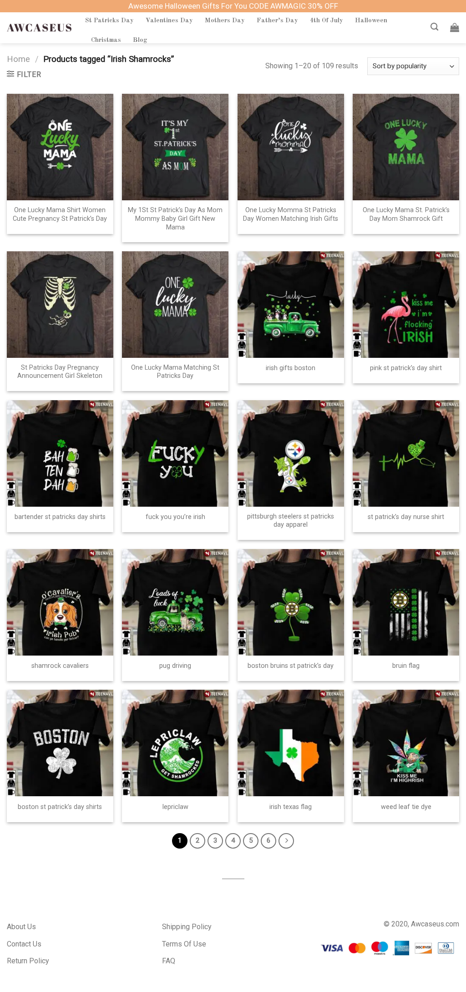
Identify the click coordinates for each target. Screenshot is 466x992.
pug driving (175, 666)
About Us (21, 926)
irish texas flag (290, 807)
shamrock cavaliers (60, 666)
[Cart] (454, 27)
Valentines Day (169, 20)
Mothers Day (225, 20)
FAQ (168, 960)
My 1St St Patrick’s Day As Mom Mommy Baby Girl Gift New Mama (175, 218)
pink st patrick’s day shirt (406, 368)
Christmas (106, 40)
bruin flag (406, 666)
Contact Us (24, 944)
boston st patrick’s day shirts (60, 807)
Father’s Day (277, 20)
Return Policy (28, 960)
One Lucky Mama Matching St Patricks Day (175, 372)
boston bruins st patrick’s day (291, 666)
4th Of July (326, 20)
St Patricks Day (109, 20)
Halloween (371, 20)
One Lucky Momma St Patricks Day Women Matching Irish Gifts (290, 214)
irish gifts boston (290, 368)
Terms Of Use (184, 944)
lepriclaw (175, 807)
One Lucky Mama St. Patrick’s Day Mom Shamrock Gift (406, 214)
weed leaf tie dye (406, 807)
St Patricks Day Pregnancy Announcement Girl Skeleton (59, 372)
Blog (140, 40)
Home (18, 59)
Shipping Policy (187, 926)
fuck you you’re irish (175, 517)
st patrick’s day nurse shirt (406, 517)
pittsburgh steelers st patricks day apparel (290, 521)
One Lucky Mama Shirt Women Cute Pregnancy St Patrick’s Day (60, 214)
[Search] (434, 27)
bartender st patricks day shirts (60, 517)
